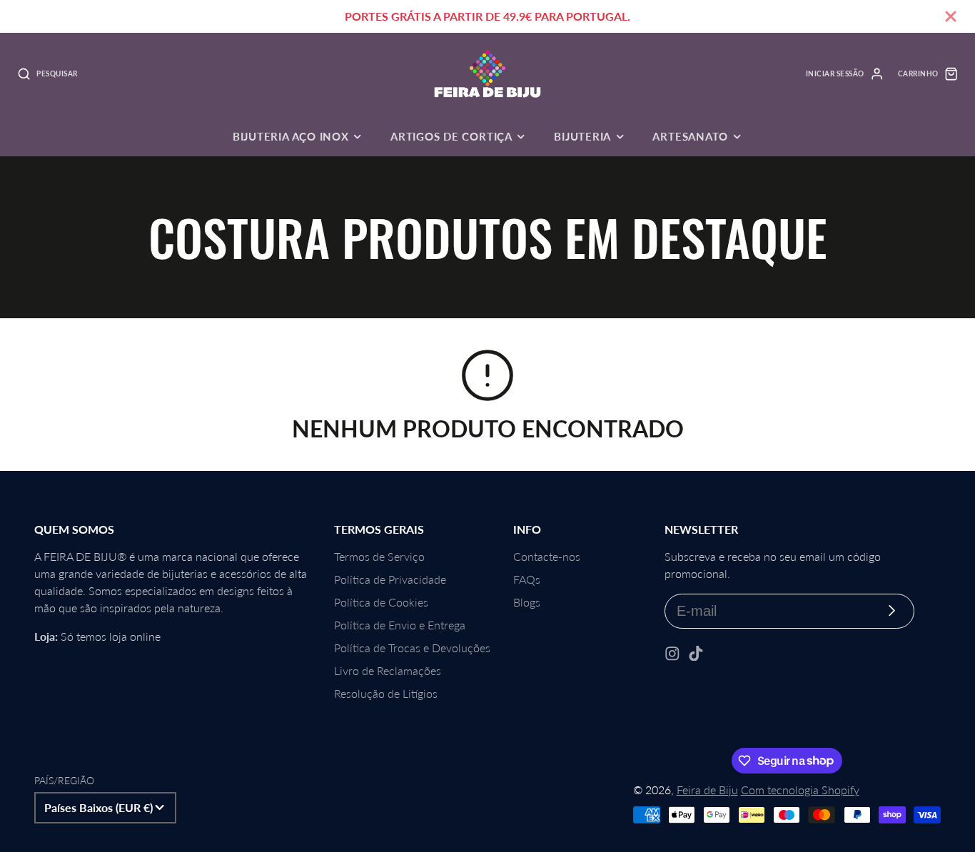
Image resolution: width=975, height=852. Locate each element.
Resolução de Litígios (386, 693)
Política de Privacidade (390, 579)
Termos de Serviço (379, 556)
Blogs (526, 602)
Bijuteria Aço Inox (291, 136)
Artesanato (690, 136)
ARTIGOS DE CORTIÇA (451, 136)
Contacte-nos (546, 556)
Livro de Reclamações (387, 670)
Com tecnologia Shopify (800, 789)
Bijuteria (582, 136)
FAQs (526, 579)
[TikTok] (696, 653)
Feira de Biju (707, 789)
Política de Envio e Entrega (399, 625)
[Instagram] (672, 653)
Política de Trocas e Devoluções (412, 647)
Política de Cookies (381, 602)
